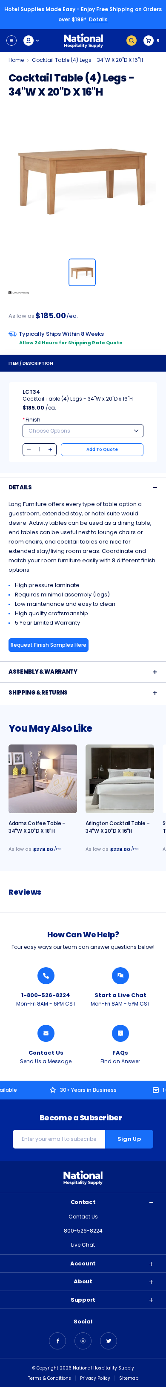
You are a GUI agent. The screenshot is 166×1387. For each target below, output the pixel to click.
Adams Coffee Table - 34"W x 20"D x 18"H (37, 827)
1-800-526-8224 (45, 995)
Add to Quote (102, 449)
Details (98, 19)
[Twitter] (108, 1340)
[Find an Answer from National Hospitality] (120, 1033)
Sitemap (128, 1378)
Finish (31, 419)
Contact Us (46, 1053)
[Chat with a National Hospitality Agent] (120, 975)
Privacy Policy (95, 1378)
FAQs (120, 1053)
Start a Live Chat (120, 995)
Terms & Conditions (49, 1378)
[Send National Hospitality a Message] (45, 1033)
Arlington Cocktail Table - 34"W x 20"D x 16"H (117, 827)
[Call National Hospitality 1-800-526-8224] (45, 975)
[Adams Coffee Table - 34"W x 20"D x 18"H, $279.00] (43, 778)
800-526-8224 (83, 1230)
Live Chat (83, 1244)
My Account (31, 40)
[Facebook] (57, 1340)
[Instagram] (83, 1340)
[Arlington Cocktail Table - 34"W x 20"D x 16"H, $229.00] (120, 778)
